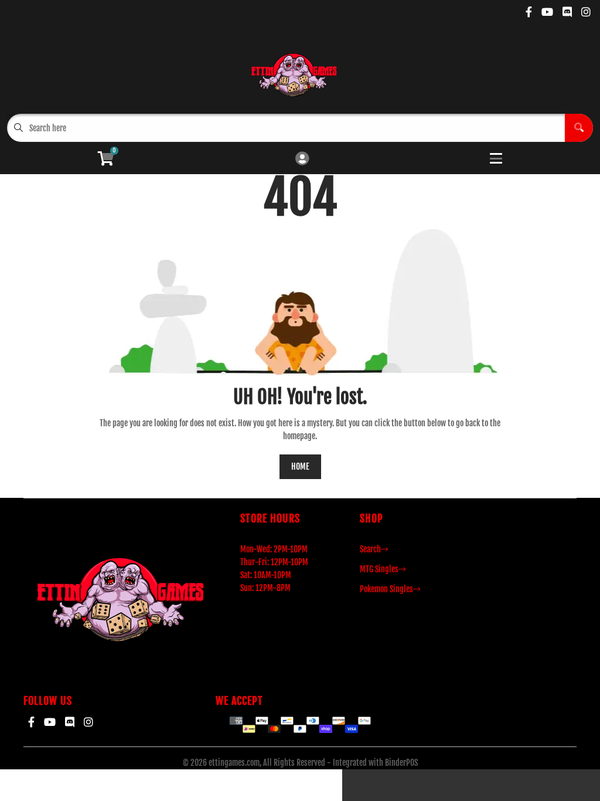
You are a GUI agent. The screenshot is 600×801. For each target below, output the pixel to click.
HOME (300, 466)
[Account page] (302, 159)
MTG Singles (379, 569)
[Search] (579, 128)
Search (370, 549)
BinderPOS (401, 763)
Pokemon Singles (386, 589)
